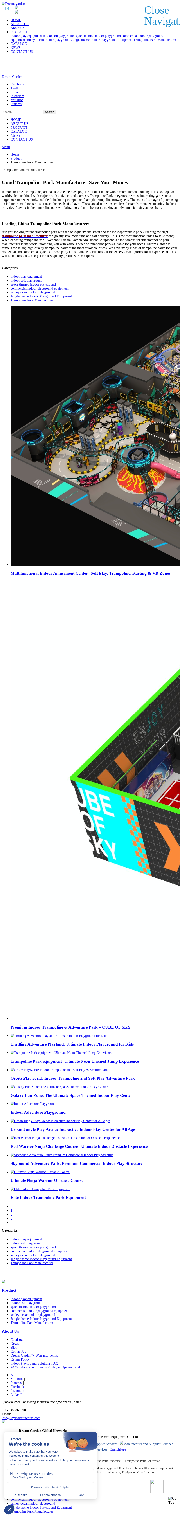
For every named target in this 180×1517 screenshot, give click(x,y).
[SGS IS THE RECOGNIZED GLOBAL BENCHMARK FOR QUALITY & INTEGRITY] (147, 1444)
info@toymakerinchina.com (21, 1418)
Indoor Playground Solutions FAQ (34, 1363)
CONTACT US (22, 51)
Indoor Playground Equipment (154, 1468)
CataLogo (17, 1339)
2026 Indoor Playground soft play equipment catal (45, 1367)
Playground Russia (148, 1431)
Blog (14, 1347)
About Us (17, 28)
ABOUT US (20, 24)
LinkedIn (17, 1394)
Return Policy (20, 1359)
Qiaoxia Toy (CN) (120, 1431)
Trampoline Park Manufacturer (154, 40)
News (15, 1343)
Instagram (17, 1390)
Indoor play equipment (26, 36)
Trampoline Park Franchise (104, 1461)
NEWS (16, 48)
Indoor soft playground (59, 36)
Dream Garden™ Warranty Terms (34, 1355)
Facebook (17, 1387)
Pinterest (16, 1383)
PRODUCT (19, 32)
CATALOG (19, 44)
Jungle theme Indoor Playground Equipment (102, 40)
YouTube (17, 1379)
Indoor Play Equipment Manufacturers (130, 1472)
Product (16, 158)
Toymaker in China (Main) (86, 1431)
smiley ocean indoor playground (48, 40)
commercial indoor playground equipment (39, 288)
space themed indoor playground (98, 36)
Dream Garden (12, 77)
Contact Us (18, 1351)
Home (15, 154)
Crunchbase (118, 1449)
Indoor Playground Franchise (113, 1468)
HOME (16, 20)
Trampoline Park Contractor (142, 1461)
